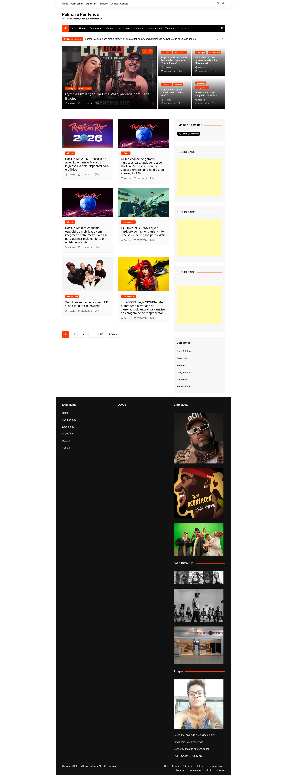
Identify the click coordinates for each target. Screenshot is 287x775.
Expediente (91, 3)
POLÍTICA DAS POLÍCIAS (188, 756)
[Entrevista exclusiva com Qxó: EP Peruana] (198, 438)
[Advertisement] (199, 177)
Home (65, 3)
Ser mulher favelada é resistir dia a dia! (194, 735)
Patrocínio (104, 3)
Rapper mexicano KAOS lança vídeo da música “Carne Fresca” (174, 60)
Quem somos (77, 3)
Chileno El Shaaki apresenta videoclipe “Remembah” (206, 60)
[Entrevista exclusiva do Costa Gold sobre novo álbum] (198, 539)
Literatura (139, 28)
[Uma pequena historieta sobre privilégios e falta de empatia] (198, 704)
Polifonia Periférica (80, 14)
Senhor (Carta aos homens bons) (191, 749)
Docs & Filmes (78, 28)
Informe (109, 28)
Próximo (113, 334)
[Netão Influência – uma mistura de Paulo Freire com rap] (198, 605)
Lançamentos (123, 28)
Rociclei (71, 103)
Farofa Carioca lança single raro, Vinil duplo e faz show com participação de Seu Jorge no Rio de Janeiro (141, 39)
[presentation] (217, 39)
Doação (114, 3)
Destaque (71, 88)
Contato (124, 3)
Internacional (155, 28)
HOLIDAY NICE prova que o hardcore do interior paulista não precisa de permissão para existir (143, 231)
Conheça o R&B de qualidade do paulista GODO (172, 92)
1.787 (100, 334)
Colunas (182, 28)
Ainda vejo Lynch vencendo (188, 742)
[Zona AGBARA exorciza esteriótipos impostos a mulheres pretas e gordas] (198, 577)
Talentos (169, 28)
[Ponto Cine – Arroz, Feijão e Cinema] (198, 645)
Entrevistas (95, 28)
